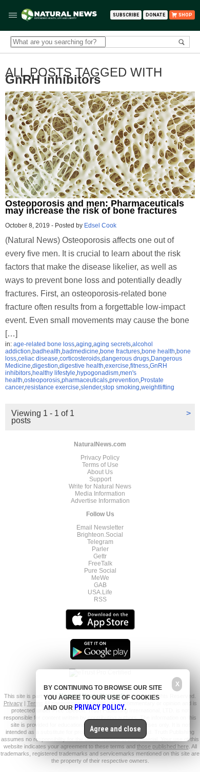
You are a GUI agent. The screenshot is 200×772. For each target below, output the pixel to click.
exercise (117, 365)
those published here (163, 746)
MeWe (100, 577)
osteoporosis (42, 380)
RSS (100, 599)
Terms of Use (100, 464)
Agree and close (115, 729)
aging (84, 344)
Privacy (13, 703)
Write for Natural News (100, 486)
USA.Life (100, 592)
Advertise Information (100, 500)
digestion (45, 365)
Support (100, 479)
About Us (100, 472)
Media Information (100, 493)
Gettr (100, 556)
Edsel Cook (100, 225)
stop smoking (121, 387)
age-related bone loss (43, 344)
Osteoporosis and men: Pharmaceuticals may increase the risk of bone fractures (94, 207)
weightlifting (157, 387)
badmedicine (80, 351)
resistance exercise (52, 387)
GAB (100, 585)
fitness (139, 365)
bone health (158, 351)
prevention (124, 380)
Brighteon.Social (100, 534)
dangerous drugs (125, 358)
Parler (100, 549)
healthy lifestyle (53, 372)
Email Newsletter (100, 527)
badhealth (46, 351)
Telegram (100, 541)
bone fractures (120, 351)
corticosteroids (79, 358)
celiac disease (38, 358)
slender (91, 387)
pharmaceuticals (85, 380)
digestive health (81, 365)
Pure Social (100, 570)
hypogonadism (97, 372)
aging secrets (112, 344)
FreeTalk (100, 563)
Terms (35, 703)
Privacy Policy (100, 457)
